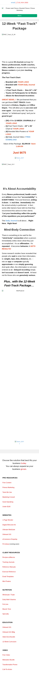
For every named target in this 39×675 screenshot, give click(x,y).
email (13, 2)
